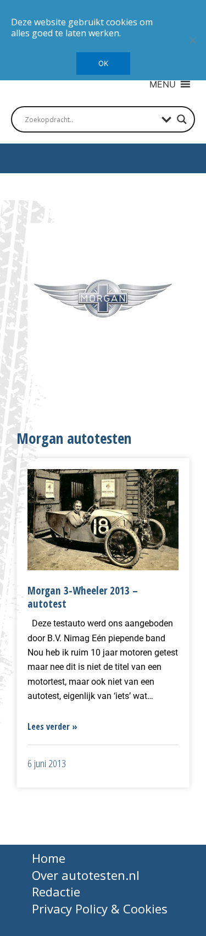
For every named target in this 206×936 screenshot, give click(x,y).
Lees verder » (52, 726)
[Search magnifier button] (182, 119)
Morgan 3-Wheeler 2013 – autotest (82, 597)
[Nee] (192, 40)
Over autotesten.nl (86, 875)
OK (103, 63)
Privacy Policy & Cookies (100, 908)
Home (48, 858)
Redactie (56, 891)
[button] (162, 84)
